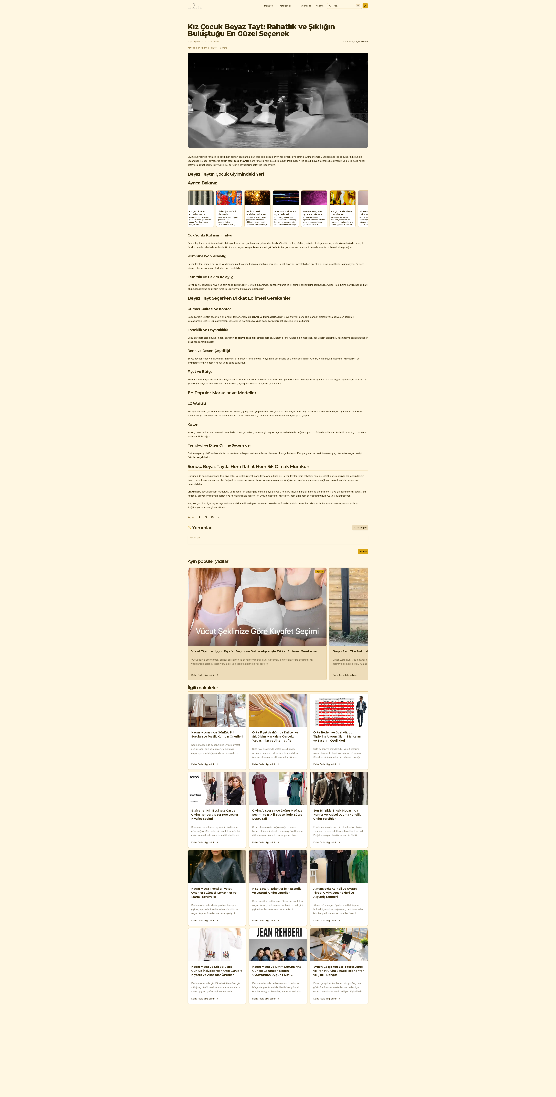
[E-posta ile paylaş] (212, 517)
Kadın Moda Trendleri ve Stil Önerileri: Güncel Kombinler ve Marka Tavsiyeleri (213, 892)
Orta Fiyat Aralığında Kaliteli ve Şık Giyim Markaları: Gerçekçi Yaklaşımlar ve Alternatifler (275, 736)
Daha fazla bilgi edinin (203, 675)
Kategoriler (285, 5)
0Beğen (362, 527)
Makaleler (269, 5)
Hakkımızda (305, 5)
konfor (213, 48)
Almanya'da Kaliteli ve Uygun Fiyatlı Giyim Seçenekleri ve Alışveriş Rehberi (335, 892)
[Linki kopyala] (218, 517)
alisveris (223, 48)
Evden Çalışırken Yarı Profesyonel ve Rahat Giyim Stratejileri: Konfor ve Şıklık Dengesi (338, 971)
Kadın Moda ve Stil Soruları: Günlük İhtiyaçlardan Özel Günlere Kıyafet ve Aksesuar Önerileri (216, 971)
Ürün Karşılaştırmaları (355, 42)
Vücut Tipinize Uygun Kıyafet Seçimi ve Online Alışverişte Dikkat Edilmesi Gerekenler (254, 651)
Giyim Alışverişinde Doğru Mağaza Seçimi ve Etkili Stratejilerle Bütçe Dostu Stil (277, 814)
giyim (204, 48)
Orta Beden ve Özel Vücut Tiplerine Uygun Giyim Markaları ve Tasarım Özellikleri (337, 736)
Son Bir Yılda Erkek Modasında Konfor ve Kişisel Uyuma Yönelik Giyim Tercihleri (337, 814)
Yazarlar (320, 5)
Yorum (363, 551)
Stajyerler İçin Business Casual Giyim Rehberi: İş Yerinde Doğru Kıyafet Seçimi (214, 814)
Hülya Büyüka (194, 42)
